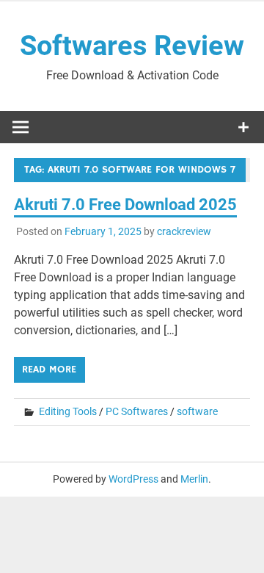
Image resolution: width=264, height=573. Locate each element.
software (197, 411)
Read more (49, 369)
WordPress (133, 479)
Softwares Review (132, 45)
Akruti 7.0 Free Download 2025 (125, 204)
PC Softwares (137, 411)
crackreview (184, 231)
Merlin (194, 479)
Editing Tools (68, 411)
